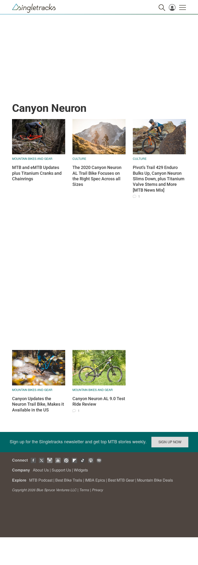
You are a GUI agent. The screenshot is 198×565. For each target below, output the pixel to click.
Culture (79, 158)
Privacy (97, 489)
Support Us (61, 470)
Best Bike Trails (68, 480)
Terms (84, 489)
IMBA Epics (95, 480)
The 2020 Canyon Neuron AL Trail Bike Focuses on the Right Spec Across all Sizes (96, 176)
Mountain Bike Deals (155, 480)
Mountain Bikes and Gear (32, 158)
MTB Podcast (40, 480)
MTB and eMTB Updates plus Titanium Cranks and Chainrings (37, 173)
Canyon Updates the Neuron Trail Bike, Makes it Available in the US (38, 404)
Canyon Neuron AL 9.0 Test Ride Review (98, 401)
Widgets (81, 470)
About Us (41, 470)
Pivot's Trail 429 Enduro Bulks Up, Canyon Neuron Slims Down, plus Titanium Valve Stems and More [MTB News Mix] (158, 179)
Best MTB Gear (121, 480)
